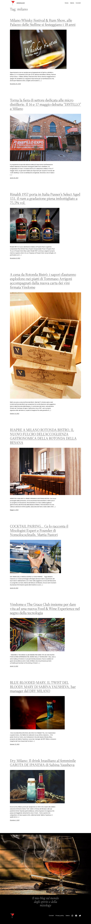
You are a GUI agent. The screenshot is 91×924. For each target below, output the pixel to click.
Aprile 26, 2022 (14, 588)
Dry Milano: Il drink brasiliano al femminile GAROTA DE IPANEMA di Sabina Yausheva (43, 762)
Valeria (68, 915)
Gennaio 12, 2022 (14, 744)
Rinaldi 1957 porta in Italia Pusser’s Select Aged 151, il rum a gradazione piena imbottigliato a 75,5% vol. (45, 198)
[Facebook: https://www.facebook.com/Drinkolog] (76, 916)
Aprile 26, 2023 (14, 178)
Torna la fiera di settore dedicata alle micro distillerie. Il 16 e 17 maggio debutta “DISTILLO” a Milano (45, 104)
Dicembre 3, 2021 (14, 820)
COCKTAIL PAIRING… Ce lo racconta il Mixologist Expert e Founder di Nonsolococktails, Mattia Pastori (39, 530)
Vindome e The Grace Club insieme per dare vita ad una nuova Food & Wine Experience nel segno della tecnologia (45, 608)
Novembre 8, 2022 (15, 258)
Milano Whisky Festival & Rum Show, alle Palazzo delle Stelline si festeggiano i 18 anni (43, 22)
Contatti (51, 915)
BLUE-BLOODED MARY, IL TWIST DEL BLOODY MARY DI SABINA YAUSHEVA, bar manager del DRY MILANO (43, 686)
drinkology (21, 3)
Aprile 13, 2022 (14, 666)
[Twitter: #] (80, 916)
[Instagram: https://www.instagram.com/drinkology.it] (72, 916)
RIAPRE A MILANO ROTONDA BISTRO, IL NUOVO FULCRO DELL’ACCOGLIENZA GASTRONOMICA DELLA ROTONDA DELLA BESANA (43, 436)
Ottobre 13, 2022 (14, 413)
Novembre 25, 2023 (15, 84)
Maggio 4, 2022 (14, 510)
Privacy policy (60, 915)
